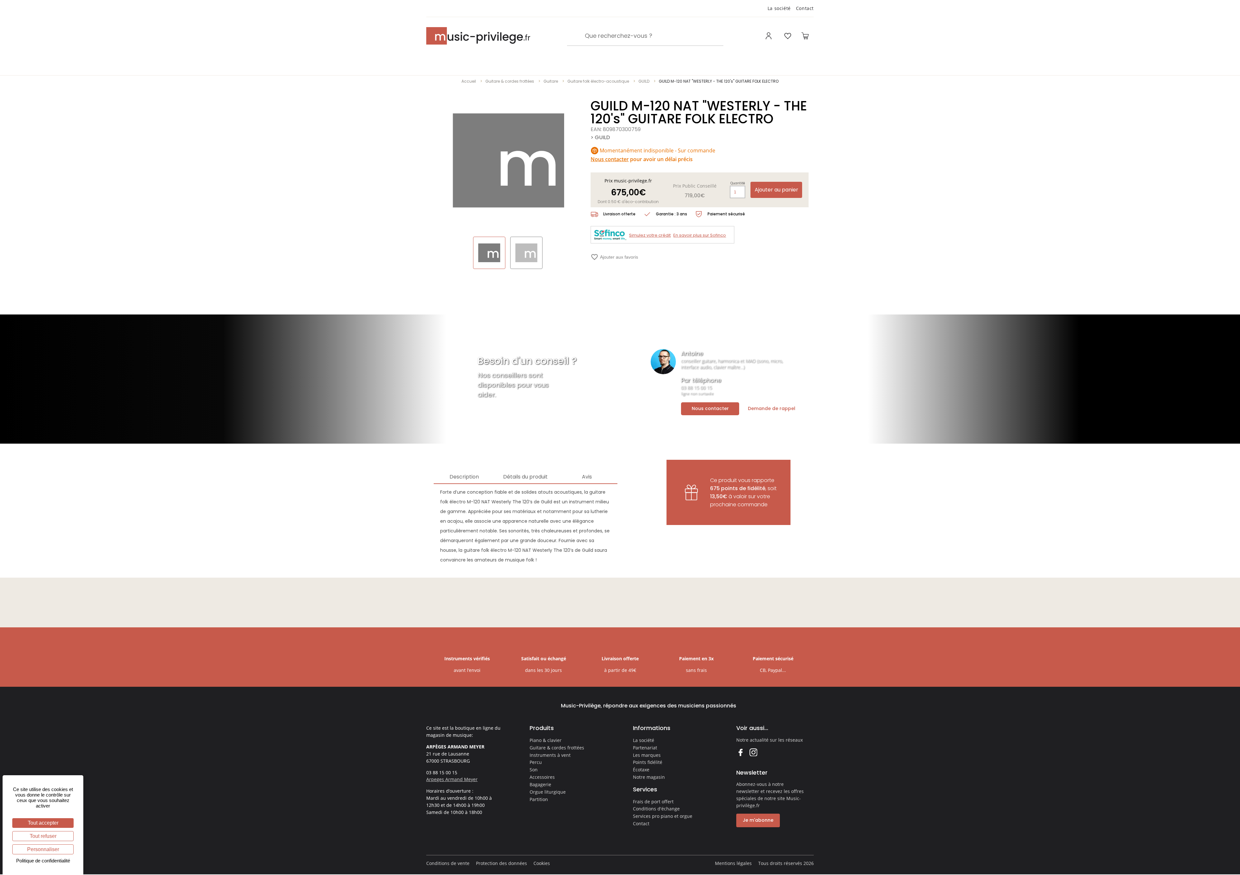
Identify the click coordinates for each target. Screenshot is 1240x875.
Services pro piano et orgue (662, 816)
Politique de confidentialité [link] (43, 860)
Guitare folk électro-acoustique (598, 81)
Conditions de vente (448, 863)
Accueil (468, 81)
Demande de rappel (771, 408)
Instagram (753, 752)
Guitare (550, 81)
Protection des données (501, 863)
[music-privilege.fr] (478, 36)
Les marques (647, 755)
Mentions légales (733, 863)
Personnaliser (43, 849)
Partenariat (645, 748)
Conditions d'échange (656, 809)
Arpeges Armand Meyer (452, 779)
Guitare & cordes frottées (509, 81)
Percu (536, 762)
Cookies (541, 863)
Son (534, 770)
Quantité (737, 183)
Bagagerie (540, 784)
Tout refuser (43, 836)
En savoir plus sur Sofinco (699, 235)
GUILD (643, 81)
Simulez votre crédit (650, 235)
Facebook (740, 752)
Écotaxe (641, 770)
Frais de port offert (653, 801)
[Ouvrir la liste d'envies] (787, 36)
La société (779, 8)
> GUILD (600, 137)
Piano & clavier (546, 740)
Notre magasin (649, 777)
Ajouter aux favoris (614, 257)
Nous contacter (710, 408)
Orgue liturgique (548, 792)
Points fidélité (647, 762)
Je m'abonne (758, 820)
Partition (539, 799)
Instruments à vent (550, 755)
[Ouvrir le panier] (805, 36)
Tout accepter (43, 823)
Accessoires (542, 777)
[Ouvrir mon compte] (769, 36)
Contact (805, 8)
